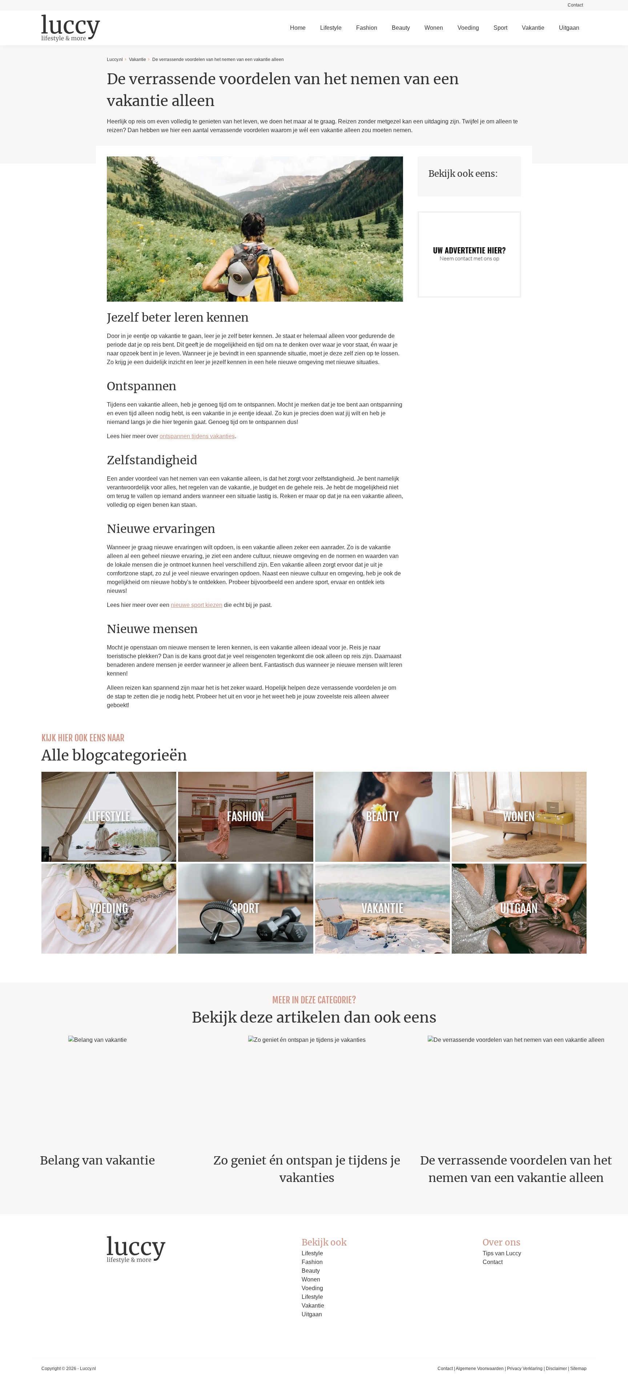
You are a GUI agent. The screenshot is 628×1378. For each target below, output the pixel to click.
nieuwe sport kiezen (196, 605)
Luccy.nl (115, 59)
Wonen (433, 28)
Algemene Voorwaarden (480, 1368)
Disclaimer (556, 1368)
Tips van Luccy (502, 1253)
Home (298, 28)
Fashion (366, 28)
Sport (500, 28)
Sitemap (578, 1368)
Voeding (468, 28)
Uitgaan (569, 28)
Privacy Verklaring (525, 1368)
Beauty (401, 28)
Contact (575, 5)
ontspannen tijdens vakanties (197, 436)
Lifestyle (331, 28)
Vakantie (533, 28)
